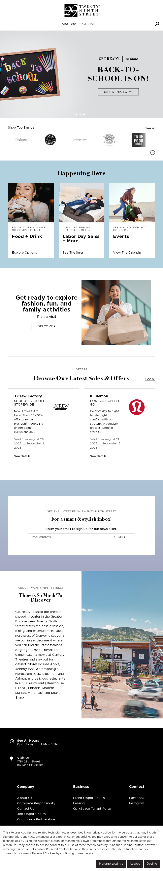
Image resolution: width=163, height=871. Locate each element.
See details (22, 456)
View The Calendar (127, 252)
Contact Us (25, 808)
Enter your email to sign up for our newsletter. (81, 529)
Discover (47, 326)
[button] (157, 23)
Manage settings (111, 863)
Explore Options (24, 252)
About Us (24, 798)
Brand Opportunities (89, 798)
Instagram (136, 803)
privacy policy (101, 832)
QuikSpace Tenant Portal (92, 808)
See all (150, 128)
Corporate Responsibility (36, 803)
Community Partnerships (36, 819)
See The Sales (73, 252)
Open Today (69, 24)
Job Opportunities (31, 814)
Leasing (79, 803)
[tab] (80, 114)
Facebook (137, 798)
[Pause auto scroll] (152, 152)
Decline (152, 863)
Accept (135, 863)
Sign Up (121, 537)
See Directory (118, 91)
